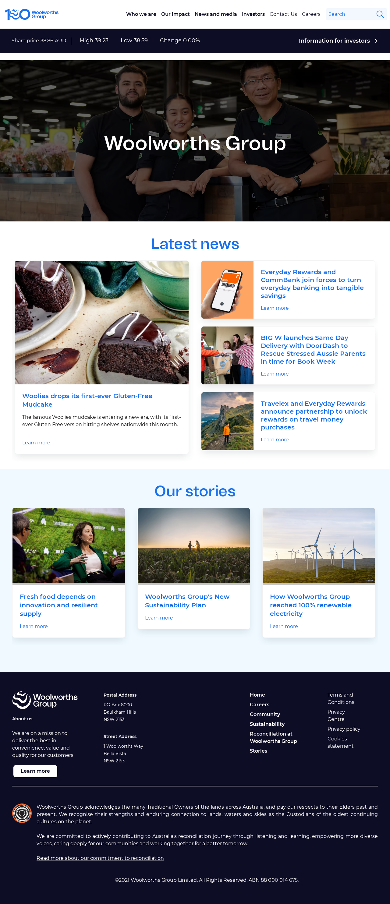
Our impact (175, 14)
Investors (253, 14)
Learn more (36, 443)
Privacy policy (344, 729)
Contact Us (283, 14)
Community (265, 714)
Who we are (141, 14)
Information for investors (334, 40)
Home (257, 695)
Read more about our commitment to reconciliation (100, 858)
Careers (311, 14)
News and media (216, 14)
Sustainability (267, 724)
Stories (258, 751)
